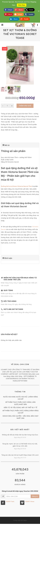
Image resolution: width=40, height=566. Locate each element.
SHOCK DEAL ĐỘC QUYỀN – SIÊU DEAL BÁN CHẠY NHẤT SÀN (20, 417)
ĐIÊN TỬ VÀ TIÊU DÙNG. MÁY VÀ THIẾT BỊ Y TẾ (20, 407)
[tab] (20, 145)
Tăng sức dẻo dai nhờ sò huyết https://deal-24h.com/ (20, 455)
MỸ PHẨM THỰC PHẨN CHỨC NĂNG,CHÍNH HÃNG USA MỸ (21, 412)
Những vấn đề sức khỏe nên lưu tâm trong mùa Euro (20, 435)
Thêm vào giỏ (25, 106)
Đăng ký (35, 496)
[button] (20, 145)
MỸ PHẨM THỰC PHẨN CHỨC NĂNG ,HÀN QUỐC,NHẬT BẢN (20, 403)
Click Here (21, 5)
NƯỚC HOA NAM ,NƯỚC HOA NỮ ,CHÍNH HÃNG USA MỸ (20, 398)
